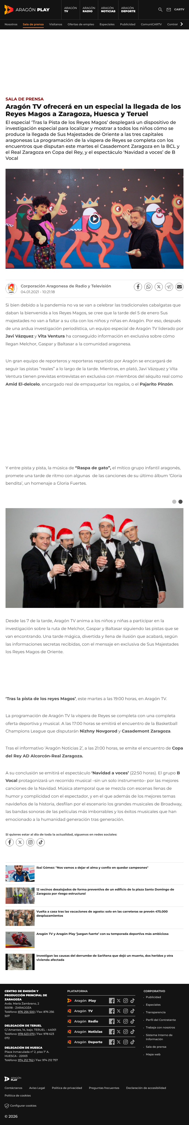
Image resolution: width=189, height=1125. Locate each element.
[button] (180, 24)
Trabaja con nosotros (160, 1027)
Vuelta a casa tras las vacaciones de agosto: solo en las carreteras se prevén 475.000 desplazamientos (102, 914)
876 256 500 (26, 1012)
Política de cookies (18, 1095)
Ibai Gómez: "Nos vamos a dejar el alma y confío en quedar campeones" (92, 868)
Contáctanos (13, 1088)
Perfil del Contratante (161, 1020)
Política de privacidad (67, 1088)
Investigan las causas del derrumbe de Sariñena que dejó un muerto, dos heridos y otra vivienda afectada (104, 958)
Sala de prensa (25, 99)
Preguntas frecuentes (104, 1088)
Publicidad (153, 997)
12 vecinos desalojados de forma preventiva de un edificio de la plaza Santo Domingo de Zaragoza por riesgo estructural (105, 892)
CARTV (179, 9)
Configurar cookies (23, 1106)
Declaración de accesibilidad (146, 1088)
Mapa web (153, 1054)
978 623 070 (26, 1034)
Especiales (153, 1005)
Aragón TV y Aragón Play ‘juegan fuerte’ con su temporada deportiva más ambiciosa (102, 934)
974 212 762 (26, 1060)
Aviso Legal (37, 1088)
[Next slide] (180, 502)
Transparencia (156, 1012)
